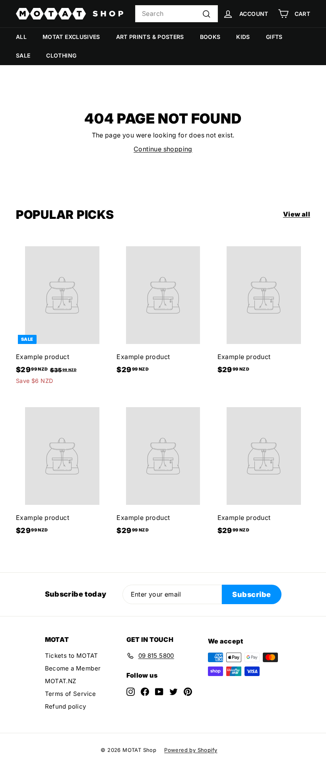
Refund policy (65, 706)
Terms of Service (70, 693)
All (21, 36)
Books (210, 36)
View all (296, 214)
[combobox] (176, 14)
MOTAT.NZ (60, 681)
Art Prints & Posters (150, 36)
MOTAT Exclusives (71, 36)
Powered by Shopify (190, 750)
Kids (243, 36)
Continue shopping (163, 149)
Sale (23, 55)
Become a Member (73, 668)
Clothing (61, 55)
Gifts (274, 36)
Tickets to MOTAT (71, 655)
